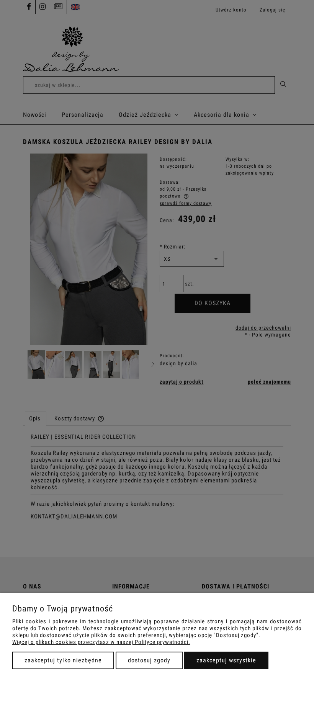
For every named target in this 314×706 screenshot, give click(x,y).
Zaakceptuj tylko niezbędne (63, 660)
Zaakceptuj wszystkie (226, 660)
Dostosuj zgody (149, 660)
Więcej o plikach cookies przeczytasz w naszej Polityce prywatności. (101, 642)
